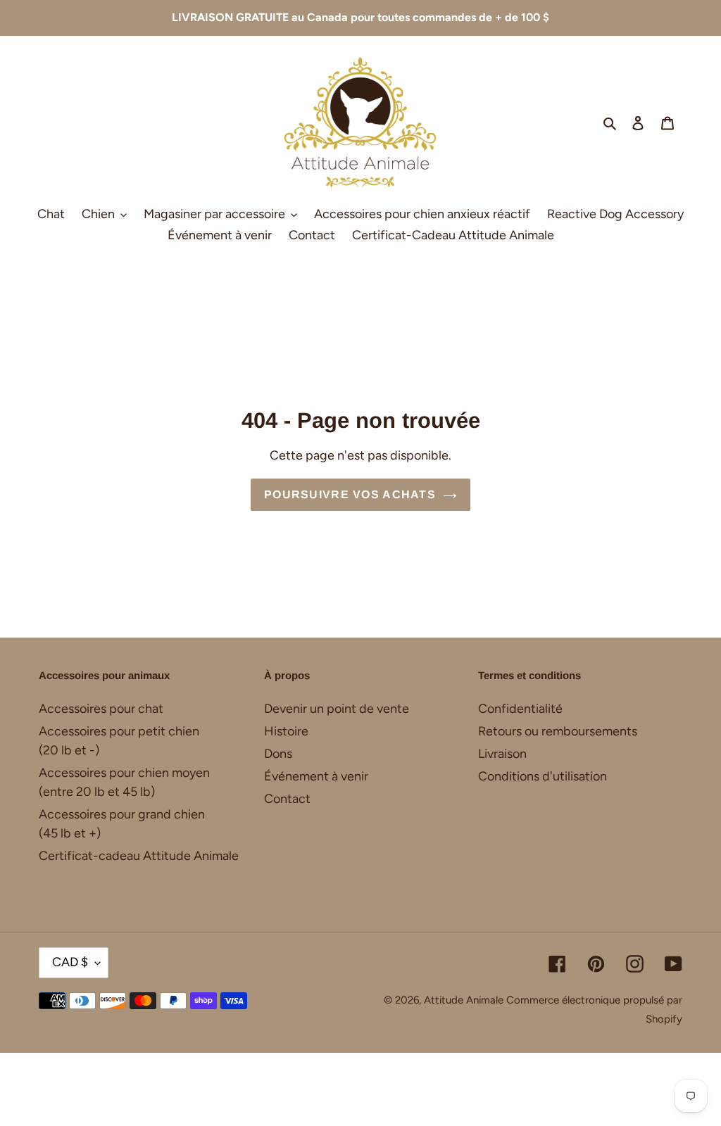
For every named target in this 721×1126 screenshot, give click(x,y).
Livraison (502, 753)
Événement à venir (316, 776)
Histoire (286, 731)
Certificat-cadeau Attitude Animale (139, 856)
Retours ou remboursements (557, 731)
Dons (278, 753)
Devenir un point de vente (336, 708)
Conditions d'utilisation (542, 776)
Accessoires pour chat (101, 708)
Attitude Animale (463, 1000)
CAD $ (70, 962)
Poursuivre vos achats (350, 494)
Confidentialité (520, 708)
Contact (287, 798)
